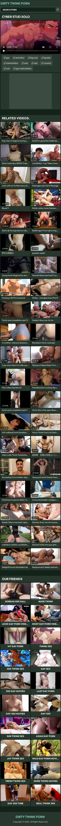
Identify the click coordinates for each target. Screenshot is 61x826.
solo (35, 63)
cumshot (47, 63)
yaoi (26, 63)
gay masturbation (23, 68)
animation (19, 57)
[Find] (58, 10)
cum (8, 68)
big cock (34, 57)
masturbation (12, 63)
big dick (47, 57)
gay (7, 57)
